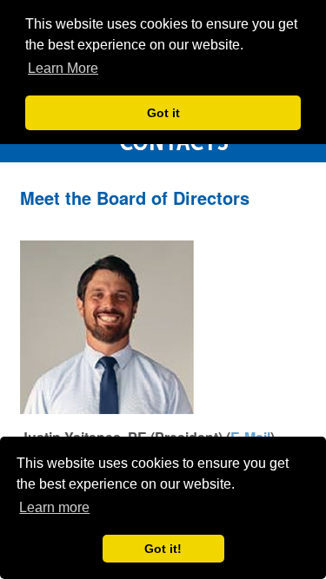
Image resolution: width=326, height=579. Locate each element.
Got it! (163, 549)
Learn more (54, 507)
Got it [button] (163, 113)
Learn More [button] (63, 68)
